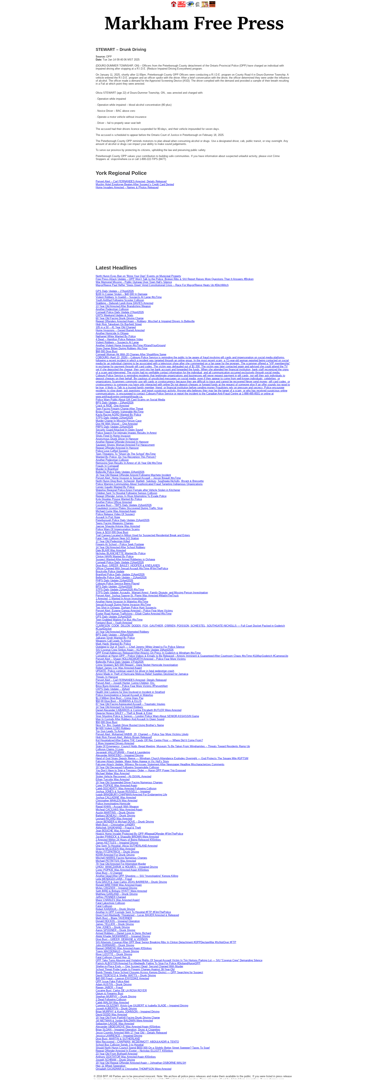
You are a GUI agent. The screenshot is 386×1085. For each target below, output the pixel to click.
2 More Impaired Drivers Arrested (115, 743)
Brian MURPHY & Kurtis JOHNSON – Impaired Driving (127, 1011)
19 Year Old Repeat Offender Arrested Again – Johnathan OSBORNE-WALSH (141, 1062)
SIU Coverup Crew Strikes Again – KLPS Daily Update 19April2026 (134, 649)
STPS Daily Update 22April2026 (114, 417)
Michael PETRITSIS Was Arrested (116, 860)
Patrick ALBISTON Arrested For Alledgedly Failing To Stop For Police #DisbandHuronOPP (148, 963)
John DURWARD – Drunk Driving (115, 945)
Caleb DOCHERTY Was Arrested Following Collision (126, 788)
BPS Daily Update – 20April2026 (114, 634)
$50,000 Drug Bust (106, 722)
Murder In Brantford (107, 468)
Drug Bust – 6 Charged (109, 872)
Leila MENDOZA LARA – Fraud (114, 878)
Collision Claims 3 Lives (110, 749)
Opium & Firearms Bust (109, 993)
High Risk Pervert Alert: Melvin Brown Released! (124, 737)
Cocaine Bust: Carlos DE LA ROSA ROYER (121, 990)
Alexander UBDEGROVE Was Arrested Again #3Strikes (128, 1026)
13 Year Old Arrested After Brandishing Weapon (123, 306)
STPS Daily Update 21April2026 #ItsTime (120, 589)
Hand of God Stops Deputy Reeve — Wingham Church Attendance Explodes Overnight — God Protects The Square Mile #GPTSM (172, 758)
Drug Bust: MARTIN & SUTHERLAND (118, 1038)
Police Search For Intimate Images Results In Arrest (126, 432)
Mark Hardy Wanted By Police (113, 643)
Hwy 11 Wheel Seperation (110, 1065)
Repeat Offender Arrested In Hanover (117, 447)
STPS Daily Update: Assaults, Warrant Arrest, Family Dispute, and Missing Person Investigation (152, 592)
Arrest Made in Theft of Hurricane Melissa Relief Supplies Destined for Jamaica (142, 673)
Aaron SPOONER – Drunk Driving (115, 930)
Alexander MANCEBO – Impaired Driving (119, 755)
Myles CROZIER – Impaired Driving (116, 887)
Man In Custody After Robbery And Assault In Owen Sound (130, 719)
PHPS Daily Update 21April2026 (114, 580)
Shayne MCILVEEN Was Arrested (115, 848)
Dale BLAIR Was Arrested (111, 550)
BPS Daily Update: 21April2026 (114, 586)
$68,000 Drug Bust (106, 351)
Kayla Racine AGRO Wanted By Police (118, 414)
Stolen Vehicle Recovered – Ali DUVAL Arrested (123, 776)
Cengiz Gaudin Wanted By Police (115, 487)
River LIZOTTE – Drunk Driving (114, 954)
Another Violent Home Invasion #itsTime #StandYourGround (130, 345)
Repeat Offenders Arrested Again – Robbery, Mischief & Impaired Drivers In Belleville (145, 321)
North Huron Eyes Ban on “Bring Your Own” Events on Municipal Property (138, 276)
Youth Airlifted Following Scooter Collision (120, 300)
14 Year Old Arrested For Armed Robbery (119, 707)
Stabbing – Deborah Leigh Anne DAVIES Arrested (124, 303)
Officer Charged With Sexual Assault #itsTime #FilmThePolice (132, 568)
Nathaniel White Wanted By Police (116, 336)
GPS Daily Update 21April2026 (113, 616)
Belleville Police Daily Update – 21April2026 (121, 577)
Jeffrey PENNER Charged (111, 897)
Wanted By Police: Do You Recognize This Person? (126, 456)
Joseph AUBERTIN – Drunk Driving (116, 1008)
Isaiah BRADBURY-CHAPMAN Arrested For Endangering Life (131, 794)
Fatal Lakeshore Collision (110, 903)
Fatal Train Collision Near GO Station (117, 538)
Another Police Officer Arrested (114, 502)
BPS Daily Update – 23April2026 (114, 402)
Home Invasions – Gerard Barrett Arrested (120, 330)
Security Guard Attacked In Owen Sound (119, 429)
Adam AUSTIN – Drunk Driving (113, 984)
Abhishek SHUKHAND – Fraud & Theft (118, 827)
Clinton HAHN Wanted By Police (114, 556)
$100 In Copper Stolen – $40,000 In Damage (121, 294)
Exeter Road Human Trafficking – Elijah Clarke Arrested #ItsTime (133, 613)
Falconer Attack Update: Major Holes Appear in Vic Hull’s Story (132, 761)
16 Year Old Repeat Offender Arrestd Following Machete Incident (133, 474)
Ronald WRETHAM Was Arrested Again (119, 884)
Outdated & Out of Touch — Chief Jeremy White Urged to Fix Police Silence (140, 646)
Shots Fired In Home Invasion (113, 435)
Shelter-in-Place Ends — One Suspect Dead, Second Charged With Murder (139, 966)
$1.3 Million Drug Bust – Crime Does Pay (120, 698)
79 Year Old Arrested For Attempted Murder (121, 863)
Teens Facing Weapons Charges (114, 523)
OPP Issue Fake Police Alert (112, 981)
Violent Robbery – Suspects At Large (117, 342)
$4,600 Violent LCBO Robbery (113, 728)
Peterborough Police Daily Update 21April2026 (122, 520)
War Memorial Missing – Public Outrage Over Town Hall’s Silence (134, 282)
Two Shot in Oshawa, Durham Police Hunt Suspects (126, 607)
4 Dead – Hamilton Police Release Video (119, 339)
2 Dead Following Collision (111, 999)
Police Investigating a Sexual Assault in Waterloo (124, 695)
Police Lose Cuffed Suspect (112, 450)
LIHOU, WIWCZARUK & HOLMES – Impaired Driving (127, 866)
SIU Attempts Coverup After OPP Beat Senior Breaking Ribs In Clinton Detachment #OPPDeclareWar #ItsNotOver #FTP (166, 942)
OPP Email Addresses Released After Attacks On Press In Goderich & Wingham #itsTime (148, 652)
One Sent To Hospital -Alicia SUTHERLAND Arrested (126, 845)
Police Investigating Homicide (113, 803)
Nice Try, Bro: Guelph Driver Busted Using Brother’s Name (130, 725)
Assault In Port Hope (108, 517)
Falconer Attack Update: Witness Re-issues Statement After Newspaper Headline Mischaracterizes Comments (160, 764)
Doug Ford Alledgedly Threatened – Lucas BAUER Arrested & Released (137, 915)
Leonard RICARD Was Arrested (114, 818)
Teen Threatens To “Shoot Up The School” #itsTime (126, 453)
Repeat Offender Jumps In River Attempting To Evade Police (131, 496)
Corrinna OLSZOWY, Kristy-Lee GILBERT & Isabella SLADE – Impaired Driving (142, 1005)
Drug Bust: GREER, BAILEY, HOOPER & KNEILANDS (128, 565)
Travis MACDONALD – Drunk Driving (117, 951)
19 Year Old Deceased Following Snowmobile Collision (127, 767)
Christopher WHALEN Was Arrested (116, 800)
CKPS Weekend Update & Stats (114, 315)
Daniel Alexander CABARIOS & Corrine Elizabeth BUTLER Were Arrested (138, 710)
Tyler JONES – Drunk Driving (113, 927)
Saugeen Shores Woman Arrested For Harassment (125, 444)
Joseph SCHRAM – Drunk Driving (115, 1059)
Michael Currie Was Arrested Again (116, 511)
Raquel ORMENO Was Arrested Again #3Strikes (124, 948)
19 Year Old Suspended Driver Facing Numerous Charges (129, 782)
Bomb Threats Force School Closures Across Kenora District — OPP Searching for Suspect (149, 972)
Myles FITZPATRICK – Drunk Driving (117, 851)
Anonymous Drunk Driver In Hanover (117, 438)
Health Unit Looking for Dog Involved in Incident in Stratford (130, 692)
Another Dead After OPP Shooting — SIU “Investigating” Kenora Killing (137, 875)
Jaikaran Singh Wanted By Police (115, 637)
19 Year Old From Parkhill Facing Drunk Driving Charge (128, 1017)
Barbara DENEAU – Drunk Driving (115, 815)
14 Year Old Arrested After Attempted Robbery (122, 631)
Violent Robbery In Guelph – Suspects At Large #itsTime (129, 297)
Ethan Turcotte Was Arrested (112, 779)
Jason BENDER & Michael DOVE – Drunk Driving (125, 821)
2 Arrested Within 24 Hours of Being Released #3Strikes (128, 839)
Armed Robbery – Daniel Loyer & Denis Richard (123, 933)
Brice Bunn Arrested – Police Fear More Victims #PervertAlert (132, 685)
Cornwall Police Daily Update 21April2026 (120, 562)
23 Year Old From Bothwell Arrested (116, 1053)
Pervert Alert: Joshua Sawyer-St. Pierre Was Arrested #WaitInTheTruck (137, 595)
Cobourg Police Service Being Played (117, 583)
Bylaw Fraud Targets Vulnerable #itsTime (120, 411)
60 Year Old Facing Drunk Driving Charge (120, 318)
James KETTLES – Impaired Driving (117, 842)
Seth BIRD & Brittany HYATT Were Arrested (121, 890)
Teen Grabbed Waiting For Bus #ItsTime (119, 619)
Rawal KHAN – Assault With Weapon (117, 806)
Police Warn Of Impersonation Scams (118, 529)
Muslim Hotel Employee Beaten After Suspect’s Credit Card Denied (135, 184)
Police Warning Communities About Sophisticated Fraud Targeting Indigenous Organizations (149, 484)
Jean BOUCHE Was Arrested (113, 830)
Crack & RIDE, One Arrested (112, 405)
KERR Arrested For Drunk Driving (115, 854)
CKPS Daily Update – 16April (113, 689)
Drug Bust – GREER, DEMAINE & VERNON (122, 939)
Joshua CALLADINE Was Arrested (116, 797)
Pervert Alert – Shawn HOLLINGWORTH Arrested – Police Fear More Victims (141, 658)
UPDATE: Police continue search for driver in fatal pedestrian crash (135, 670)
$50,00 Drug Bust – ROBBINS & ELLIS (119, 701)
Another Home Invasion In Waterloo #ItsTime (122, 601)
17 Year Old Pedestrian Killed (113, 541)
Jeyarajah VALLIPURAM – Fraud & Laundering (123, 752)
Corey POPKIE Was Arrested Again (116, 785)
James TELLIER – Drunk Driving (115, 924)
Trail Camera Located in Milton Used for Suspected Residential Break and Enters (143, 535)
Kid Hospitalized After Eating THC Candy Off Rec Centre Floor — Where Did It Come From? (149, 740)
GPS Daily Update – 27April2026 (115, 291)
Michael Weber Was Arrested (112, 773)
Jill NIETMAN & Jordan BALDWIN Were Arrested (124, 1020)
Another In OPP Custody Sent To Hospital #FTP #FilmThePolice (133, 912)
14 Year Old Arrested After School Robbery (120, 547)
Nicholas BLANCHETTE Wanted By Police (121, 553)
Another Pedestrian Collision (112, 309)
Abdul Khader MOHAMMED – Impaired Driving (123, 936)
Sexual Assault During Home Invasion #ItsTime (123, 604)
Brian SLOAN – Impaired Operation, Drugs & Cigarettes (128, 1029)
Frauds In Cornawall (107, 465)
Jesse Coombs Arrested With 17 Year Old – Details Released (131, 1032)
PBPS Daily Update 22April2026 (114, 426)
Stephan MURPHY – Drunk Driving (116, 996)
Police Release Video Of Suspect (115, 514)
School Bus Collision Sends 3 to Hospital (120, 1044)
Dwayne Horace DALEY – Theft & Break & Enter (124, 713)
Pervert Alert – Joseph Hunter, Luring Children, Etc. (125, 682)
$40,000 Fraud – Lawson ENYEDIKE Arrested (122, 978)
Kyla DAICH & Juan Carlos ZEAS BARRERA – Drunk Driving (131, 881)
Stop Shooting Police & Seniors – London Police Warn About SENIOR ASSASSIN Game (147, 716)
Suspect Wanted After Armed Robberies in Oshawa (125, 559)
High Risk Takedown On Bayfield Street (119, 324)
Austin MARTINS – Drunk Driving (115, 812)
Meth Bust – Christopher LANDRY (115, 824)
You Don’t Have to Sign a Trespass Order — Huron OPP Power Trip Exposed (141, 770)
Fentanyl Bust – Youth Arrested (114, 622)
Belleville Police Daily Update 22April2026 (120, 471)
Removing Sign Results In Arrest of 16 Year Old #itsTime (129, 462)
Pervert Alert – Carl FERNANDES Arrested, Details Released (131, 181)
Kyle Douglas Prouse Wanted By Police (119, 499)
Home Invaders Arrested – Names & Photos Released (127, 187)
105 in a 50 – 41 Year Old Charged (116, 327)
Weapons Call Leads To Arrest (113, 640)
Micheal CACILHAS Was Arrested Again (119, 809)
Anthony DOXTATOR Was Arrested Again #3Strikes (126, 1056)
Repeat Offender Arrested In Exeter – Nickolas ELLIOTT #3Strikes (134, 1050)
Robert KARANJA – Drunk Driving (115, 909)
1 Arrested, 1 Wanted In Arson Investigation (121, 598)
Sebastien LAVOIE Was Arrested (115, 1023)
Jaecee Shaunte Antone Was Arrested (118, 526)
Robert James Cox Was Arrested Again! (119, 667)
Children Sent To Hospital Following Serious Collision (126, 493)
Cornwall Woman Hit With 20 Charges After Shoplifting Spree (131, 354)
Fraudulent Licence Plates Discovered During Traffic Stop (129, 508)
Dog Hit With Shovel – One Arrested (117, 423)
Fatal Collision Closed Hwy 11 (113, 957)
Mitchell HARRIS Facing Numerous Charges (121, 857)
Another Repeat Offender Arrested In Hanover (122, 441)
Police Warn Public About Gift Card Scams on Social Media (130, 399)
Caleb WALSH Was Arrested (112, 1002)
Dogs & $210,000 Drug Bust (112, 532)
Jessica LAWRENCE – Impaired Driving (119, 1035)
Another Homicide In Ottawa (112, 333)
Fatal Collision (104, 906)
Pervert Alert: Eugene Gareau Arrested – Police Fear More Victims (134, 610)
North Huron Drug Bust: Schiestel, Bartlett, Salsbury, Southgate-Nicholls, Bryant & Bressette (150, 481)
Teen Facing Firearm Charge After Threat (119, 408)
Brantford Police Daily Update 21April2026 (120, 574)
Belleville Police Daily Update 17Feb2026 (120, 661)
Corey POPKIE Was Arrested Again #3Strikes (122, 869)
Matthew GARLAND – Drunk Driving (117, 893)
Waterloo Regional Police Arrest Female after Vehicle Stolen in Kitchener (138, 490)
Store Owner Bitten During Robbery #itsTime (121, 348)
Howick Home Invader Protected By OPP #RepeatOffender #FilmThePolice (139, 833)
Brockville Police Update (110, 571)
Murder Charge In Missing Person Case (119, 420)
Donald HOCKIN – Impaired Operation (118, 921)
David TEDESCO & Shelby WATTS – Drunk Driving (126, 975)
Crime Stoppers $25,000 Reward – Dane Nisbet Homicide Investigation (137, 664)
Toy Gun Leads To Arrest (110, 731)
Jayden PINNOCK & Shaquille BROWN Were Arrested (127, 836)
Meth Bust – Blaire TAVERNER (114, 918)
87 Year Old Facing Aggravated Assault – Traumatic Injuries (130, 704)
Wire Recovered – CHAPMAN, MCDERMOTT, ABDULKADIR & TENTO (137, 1041)
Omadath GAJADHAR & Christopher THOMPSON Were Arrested (133, 1068)
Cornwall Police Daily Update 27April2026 (120, 312)
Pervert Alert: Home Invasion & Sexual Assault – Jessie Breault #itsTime (138, 477)
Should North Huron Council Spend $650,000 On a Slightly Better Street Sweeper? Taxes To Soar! (153, 1047)
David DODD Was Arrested (111, 1014)
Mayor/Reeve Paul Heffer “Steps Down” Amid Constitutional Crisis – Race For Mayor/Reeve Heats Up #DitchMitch (162, 285)
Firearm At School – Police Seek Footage (120, 544)
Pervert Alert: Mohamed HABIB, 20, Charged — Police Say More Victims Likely (142, 734)
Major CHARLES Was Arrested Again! (118, 900)
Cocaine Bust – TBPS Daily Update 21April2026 (124, 505)
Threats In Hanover (107, 676)
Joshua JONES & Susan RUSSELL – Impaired (123, 791)
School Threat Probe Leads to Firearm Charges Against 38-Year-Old (135, 969)
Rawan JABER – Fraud (109, 987)
